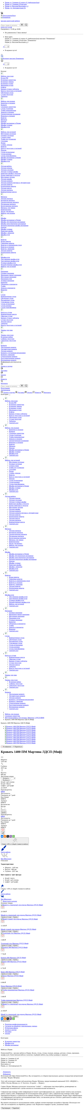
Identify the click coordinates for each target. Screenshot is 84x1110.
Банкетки (12, 622)
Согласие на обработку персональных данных (21, 1026)
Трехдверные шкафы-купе (18, 598)
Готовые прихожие (15, 613)
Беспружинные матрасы (17, 538)
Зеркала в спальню (15, 439)
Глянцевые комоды (15, 579)
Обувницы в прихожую (17, 624)
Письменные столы (16, 641)
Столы (7, 636)
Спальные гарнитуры (16, 433)
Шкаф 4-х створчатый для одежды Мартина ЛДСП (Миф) (21, 915)
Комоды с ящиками (16, 584)
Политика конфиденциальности (16, 1024)
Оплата (7, 1033)
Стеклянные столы (15, 643)
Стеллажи (12, 469)
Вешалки (12, 629)
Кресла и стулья (10, 655)
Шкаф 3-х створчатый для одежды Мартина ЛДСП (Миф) (21, 1014)
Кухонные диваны (15, 406)
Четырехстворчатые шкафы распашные (23, 559)
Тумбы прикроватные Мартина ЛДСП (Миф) (17, 1000)
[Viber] (10, 836)
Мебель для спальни (12, 428)
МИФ (3, 791)
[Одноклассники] (5, 836)
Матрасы (12, 446)
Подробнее (15, 1108)
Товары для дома (11, 675)
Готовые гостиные (15, 464)
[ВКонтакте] (2, 836)
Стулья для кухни (15, 419)
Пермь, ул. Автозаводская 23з (15, 8)
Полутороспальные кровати (19, 705)
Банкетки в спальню (16, 429)
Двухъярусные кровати (17, 696)
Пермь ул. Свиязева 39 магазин (16, 4)
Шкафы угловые (14, 452)
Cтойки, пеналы (14, 473)
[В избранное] (3, 830)
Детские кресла (14, 518)
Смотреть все (13, 423)
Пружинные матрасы (16, 536)
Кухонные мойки (15, 682)
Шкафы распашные (12, 1045)
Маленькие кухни (15, 410)
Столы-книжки (14, 482)
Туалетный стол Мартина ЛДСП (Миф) (14, 943)
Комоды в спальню (15, 583)
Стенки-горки (14, 466)
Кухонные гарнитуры (16, 404)
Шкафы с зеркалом (15, 567)
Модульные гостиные (16, 462)
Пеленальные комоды (16, 516)
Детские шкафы (14, 509)
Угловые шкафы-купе (16, 600)
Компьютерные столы (16, 638)
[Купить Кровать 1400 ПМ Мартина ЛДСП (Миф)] (20, 728)
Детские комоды (14, 515)
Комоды (12, 444)
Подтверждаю (6, 1108)
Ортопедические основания (18, 441)
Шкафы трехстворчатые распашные (21, 557)
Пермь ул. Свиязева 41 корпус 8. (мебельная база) (22, 2)
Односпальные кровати (17, 703)
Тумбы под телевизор (16, 467)
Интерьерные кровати (16, 707)
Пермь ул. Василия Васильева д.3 (16, 6)
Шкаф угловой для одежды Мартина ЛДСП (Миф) (18, 929)
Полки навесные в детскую (18, 505)
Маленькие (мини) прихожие (19, 614)
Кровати (12, 431)
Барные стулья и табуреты (18, 414)
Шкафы (7, 552)
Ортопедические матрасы (18, 534)
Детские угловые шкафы (17, 502)
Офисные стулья (14, 659)
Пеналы (12, 448)
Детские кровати (15, 511)
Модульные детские (16, 507)
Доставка (8, 1031)
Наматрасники (14, 542)
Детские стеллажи (15, 500)
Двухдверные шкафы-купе (18, 597)
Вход (14, 15)
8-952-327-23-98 (6, 27)
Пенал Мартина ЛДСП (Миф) (11, 986)
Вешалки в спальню (16, 442)
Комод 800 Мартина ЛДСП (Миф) (13, 972)
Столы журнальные (16, 480)
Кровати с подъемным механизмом (21, 699)
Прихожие (8, 611)
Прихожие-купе (14, 618)
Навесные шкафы (15, 565)
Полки (11, 471)
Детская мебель (10, 496)
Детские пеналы (14, 498)
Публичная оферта (11, 1028)
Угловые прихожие (15, 620)
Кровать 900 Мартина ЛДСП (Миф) (13, 958)
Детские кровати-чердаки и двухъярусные (23, 513)
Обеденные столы (15, 417)
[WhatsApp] (13, 836)
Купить (4, 812)
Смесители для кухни (16, 685)
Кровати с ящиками (16, 701)
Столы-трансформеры (16, 484)
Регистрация (7, 15)
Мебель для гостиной (12, 460)
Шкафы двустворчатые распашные (21, 556)
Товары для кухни (11, 680)
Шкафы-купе (13, 453)
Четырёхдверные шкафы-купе (19, 602)
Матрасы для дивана (16, 540)
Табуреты (12, 421)
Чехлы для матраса (15, 543)
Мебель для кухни (11, 401)
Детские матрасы (15, 520)
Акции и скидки (10, 1030)
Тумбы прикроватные (16, 437)
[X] (8, 836)
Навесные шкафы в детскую (19, 504)
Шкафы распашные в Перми (19, 450)
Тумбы (11, 625)
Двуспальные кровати (16, 694)
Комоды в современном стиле (19, 581)
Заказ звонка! (16, 32)
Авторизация (5, 390)
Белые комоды (14, 577)
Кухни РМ (12, 403)
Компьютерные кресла (17, 522)
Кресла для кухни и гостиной (19, 415)
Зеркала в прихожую (16, 627)
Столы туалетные (15, 435)
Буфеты (11, 412)
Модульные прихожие (16, 616)
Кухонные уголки (15, 408)
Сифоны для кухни (15, 684)
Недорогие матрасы (16, 532)
